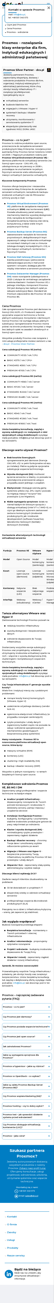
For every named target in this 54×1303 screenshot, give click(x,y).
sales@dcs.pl (31, 1196)
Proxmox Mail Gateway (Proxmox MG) (26, 257)
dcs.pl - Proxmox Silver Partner (19, 344)
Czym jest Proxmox (16, 25)
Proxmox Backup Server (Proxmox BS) (27, 232)
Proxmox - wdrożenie (17, 32)
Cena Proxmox (14, 28)
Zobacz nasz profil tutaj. (32, 1168)
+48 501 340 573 (27, 1191)
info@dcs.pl (25, 676)
